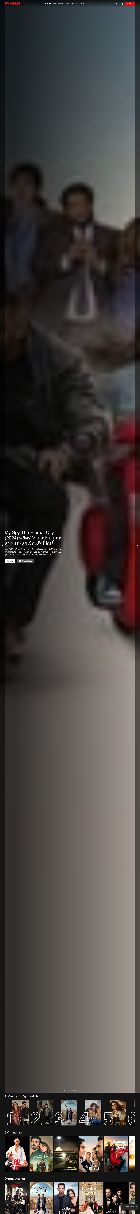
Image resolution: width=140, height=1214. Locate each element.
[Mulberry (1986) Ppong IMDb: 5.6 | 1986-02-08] (17, 1154)
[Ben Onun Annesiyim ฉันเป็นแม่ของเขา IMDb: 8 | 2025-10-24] (91, 1154)
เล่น (11, 557)
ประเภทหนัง (71, 3)
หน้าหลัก (48, 3)
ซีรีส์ (54, 3)
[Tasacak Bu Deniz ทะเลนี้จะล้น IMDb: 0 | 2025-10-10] (116, 1154)
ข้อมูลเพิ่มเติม (27, 557)
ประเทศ (83, 3)
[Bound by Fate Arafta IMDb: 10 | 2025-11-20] (41, 1154)
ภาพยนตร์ (61, 3)
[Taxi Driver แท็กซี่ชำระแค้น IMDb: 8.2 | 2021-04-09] (66, 1154)
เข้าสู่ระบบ (130, 4)
